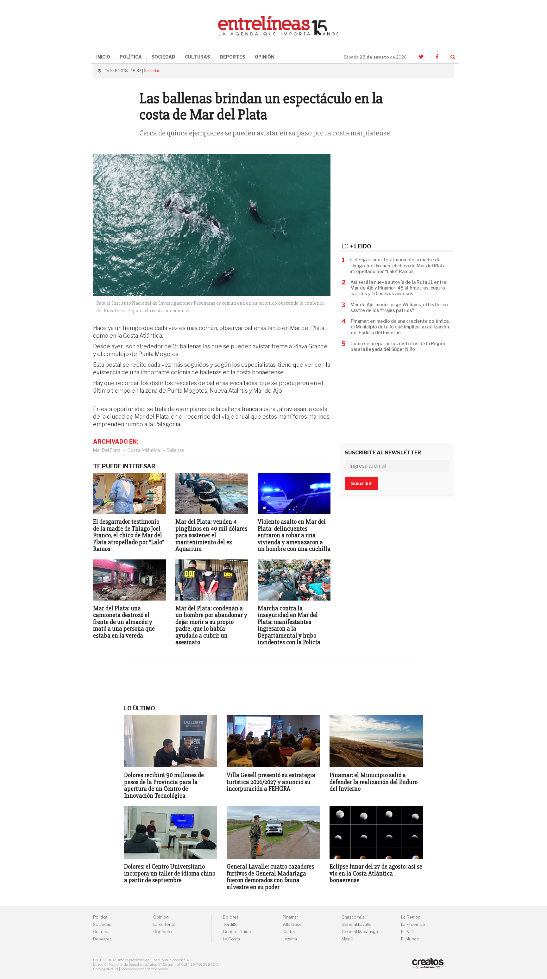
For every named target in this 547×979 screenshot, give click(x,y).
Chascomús (353, 917)
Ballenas (175, 450)
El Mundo (410, 939)
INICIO (103, 56)
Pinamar (290, 917)
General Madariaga (360, 931)
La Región (411, 917)
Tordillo (230, 924)
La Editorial (164, 924)
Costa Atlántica (143, 450)
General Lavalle (356, 924)
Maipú (347, 939)
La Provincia (413, 924)
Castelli (289, 931)
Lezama (289, 939)
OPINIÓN (264, 56)
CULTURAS (197, 56)
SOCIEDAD (163, 56)
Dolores (231, 917)
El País (407, 931)
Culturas (101, 931)
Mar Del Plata (107, 450)
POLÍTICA (131, 56)
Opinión (161, 917)
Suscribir (361, 483)
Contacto (162, 931)
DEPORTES (232, 56)
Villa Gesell (293, 924)
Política (100, 917)
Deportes (102, 939)
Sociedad (152, 70)
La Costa (231, 939)
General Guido (237, 931)
